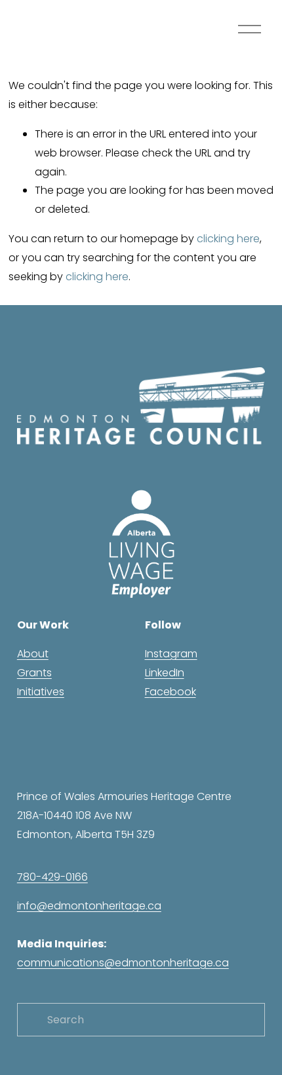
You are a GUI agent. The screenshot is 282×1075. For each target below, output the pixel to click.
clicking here (228, 238)
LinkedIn (164, 672)
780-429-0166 (52, 876)
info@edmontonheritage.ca (89, 905)
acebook (173, 691)
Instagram (171, 653)
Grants (34, 672)
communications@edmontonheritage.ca (123, 962)
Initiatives (40, 691)
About (33, 653)
